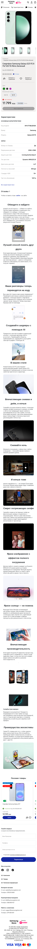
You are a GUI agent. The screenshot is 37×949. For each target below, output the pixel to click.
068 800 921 (10, 902)
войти (18, 195)
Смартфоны (5, 58)
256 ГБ (6, 95)
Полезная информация (10, 883)
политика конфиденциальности (18, 855)
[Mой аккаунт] (31, 2)
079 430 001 (10, 913)
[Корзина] (35, 2)
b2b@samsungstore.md (13, 900)
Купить (9, 817)
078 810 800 (10, 892)
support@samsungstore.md (14, 910)
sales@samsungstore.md (13, 890)
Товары (5, 879)
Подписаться (18, 859)
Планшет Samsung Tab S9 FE (11, 804)
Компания (6, 875)
